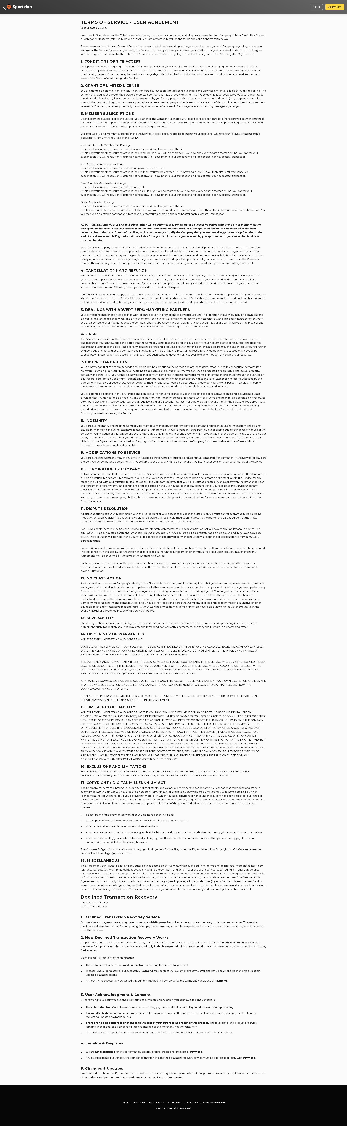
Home (125, 1102)
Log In (316, 7)
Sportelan (17, 7)
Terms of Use (139, 1102)
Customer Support (174, 1102)
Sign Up (335, 7)
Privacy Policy (155, 1102)
